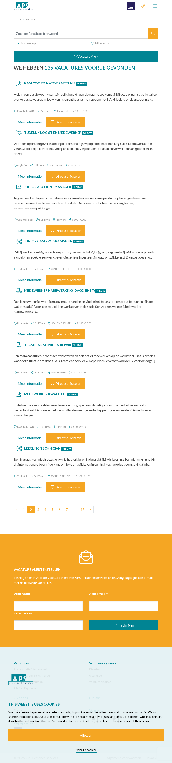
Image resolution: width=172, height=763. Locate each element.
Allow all (86, 735)
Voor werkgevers (102, 663)
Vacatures (22, 663)
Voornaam (22, 593)
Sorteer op (28, 43)
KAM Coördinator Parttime (55, 83)
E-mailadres (23, 613)
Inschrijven (126, 625)
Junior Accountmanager (53, 187)
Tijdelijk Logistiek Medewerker (58, 132)
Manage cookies (86, 749)
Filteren (100, 43)
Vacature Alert (87, 56)
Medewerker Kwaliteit (50, 394)
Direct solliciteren (68, 122)
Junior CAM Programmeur (53, 241)
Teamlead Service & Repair (53, 345)
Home (17, 19)
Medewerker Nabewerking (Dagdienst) (64, 290)
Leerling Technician (47, 448)
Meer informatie (30, 122)
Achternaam (98, 593)
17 (82, 509)
